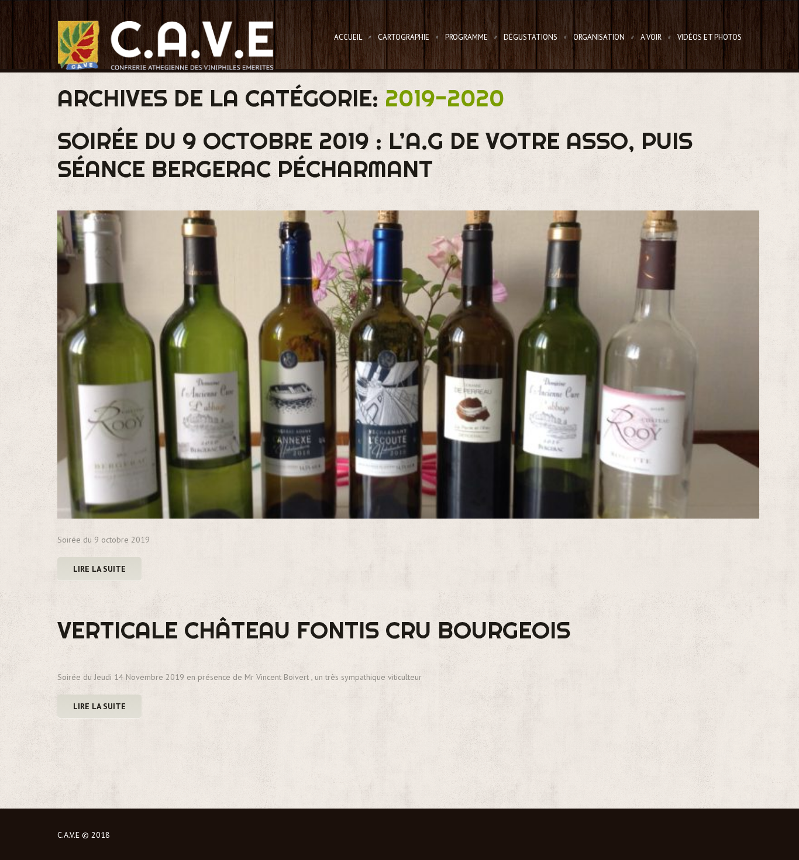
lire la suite (99, 569)
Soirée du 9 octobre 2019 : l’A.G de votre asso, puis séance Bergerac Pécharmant (375, 154)
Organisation (599, 37)
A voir (651, 37)
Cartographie (403, 37)
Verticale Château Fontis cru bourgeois (313, 630)
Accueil (348, 37)
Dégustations (530, 37)
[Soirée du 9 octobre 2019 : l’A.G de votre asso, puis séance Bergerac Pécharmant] (408, 364)
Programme (466, 37)
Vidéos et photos (709, 37)
